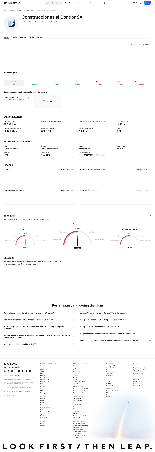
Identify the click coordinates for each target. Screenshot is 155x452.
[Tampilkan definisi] (16, 121)
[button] (71, 3)
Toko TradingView (78, 414)
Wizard (108, 393)
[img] (56, 22)
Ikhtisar (75, 377)
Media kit (75, 408)
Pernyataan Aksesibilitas (80, 431)
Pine (41, 383)
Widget (135, 366)
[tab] (62, 169)
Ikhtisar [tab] (6, 37)
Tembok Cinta (110, 368)
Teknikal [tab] (31, 37)
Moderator (109, 375)
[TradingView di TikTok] (26, 371)
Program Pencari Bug (79, 435)
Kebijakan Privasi (78, 427)
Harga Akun (76, 368)
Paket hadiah (77, 372)
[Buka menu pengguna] (141, 3)
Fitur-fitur (75, 366)
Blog (74, 402)
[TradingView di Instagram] (15, 371)
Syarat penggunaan (79, 423)
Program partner (138, 383)
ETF (41, 373)
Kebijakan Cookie (78, 429)
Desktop (42, 425)
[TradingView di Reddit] (30, 371)
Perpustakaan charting (140, 368)
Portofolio (43, 410)
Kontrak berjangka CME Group (82, 389)
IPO (41, 404)
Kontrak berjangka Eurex (80, 391)
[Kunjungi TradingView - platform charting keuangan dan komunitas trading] (11, 72)
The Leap (75, 383)
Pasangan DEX (44, 381)
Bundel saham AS (78, 393)
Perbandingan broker (79, 381)
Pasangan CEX (44, 379)
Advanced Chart (138, 372)
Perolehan (43, 400)
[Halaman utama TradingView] (12, 3)
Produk (67, 3)
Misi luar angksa (77, 400)
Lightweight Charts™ (139, 370)
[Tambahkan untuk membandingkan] (27, 98)
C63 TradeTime (77, 418)
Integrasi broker (138, 381)
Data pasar (76, 370)
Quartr (5, 393)
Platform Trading (138, 373)
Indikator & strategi (112, 391)
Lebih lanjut (102, 3)
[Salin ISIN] (97, 155)
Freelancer (109, 395)
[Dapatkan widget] (135, 44)
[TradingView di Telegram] (23, 371)
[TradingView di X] (5, 371)
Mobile (42, 423)
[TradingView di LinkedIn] (19, 371)
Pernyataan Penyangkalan (80, 425)
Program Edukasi (138, 385)
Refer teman (110, 370)
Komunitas (77, 3)
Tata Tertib (109, 373)
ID (136, 3)
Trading (108, 381)
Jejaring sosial (110, 366)
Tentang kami (77, 398)
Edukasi (108, 383)
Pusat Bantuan (77, 404)
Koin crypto (43, 377)
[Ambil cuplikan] (131, 44)
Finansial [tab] (14, 37)
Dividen (42, 402)
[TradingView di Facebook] (8, 371)
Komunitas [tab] (22, 37)
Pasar (86, 3)
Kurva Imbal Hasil (45, 412)
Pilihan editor (110, 385)
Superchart (43, 366)
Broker (92, 3)
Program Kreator (111, 372)
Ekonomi (42, 398)
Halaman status (77, 437)
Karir (74, 406)
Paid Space (109, 397)
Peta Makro (43, 416)
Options (42, 414)
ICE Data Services (26, 379)
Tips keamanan (77, 433)
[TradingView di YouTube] (12, 371)
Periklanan (136, 379)
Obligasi (42, 375)
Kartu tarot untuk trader (80, 416)
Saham (42, 371)
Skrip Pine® (43, 418)
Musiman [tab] (40, 37)
